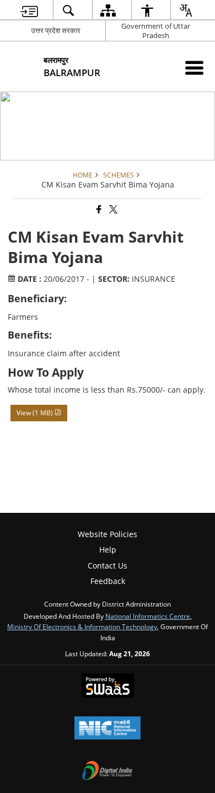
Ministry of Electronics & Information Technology (82, 626)
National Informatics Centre (147, 616)
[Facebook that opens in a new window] (98, 210)
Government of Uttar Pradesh (155, 30)
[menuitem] (29, 10)
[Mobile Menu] (194, 67)
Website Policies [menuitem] (107, 534)
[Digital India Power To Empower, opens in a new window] (107, 771)
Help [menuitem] (107, 549)
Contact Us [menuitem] (107, 565)
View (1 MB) (36, 412)
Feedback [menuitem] (107, 581)
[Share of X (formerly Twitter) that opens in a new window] (112, 210)
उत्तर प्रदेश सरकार (55, 30)
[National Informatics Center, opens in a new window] (107, 729)
